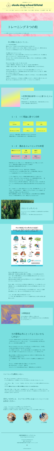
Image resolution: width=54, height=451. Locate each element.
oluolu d (17, 5)
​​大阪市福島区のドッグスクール (27, 435)
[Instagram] (49, 10)
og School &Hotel (29, 437)
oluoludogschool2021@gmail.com (27, 439)
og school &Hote (32, 5)
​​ (27, 2)
